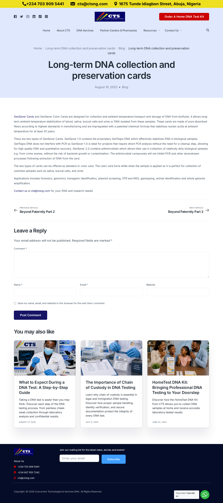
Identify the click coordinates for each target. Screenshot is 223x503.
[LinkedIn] (34, 16)
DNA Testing (49, 347)
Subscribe (113, 459)
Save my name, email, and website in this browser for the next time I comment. (61, 303)
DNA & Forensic (34, 347)
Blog (125, 87)
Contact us (20, 190)
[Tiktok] (40, 16)
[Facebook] (15, 16)
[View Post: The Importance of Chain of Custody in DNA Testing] (111, 357)
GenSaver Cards (24, 116)
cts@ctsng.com (40, 190)
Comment (20, 248)
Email (84, 284)
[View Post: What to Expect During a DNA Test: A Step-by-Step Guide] (45, 357)
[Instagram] (28, 16)
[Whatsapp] (46, 16)
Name (18, 284)
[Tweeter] (21, 16)
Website (150, 284)
